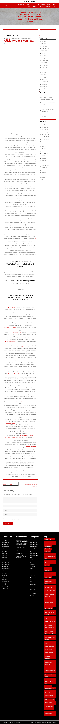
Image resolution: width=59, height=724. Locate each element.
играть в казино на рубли (49, 617)
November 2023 (44, 45)
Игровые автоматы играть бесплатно (49, 573)
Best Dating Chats (45, 129)
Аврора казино (48, 570)
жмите (14, 186)
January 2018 (44, 88)
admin (16, 32)
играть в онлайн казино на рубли (50, 622)
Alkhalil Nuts (29, 1)
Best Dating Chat (45, 127)
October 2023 (44, 46)
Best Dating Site (44, 131)
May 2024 (43, 41)
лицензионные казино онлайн (50, 675)
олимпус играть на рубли (49, 682)
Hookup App (43, 156)
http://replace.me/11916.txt (10, 341)
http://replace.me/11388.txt (20, 401)
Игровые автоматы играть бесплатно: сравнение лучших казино (48, 102)
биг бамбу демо (48, 608)
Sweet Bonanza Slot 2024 (49, 561)
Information (47, 554)
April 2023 (43, 57)
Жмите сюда (20, 455)
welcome (43, 177)
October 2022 (44, 67)
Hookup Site (43, 158)
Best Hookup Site (45, 137)
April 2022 (43, 77)
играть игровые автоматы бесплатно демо (49, 627)
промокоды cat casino (49, 699)
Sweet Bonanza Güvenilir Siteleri (50, 557)
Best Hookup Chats (45, 136)
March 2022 (44, 79)
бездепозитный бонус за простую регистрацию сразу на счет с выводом (50, 597)
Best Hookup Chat (45, 134)
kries (42, 163)
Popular (53, 554)
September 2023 (45, 48)
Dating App (43, 144)
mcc (42, 168)
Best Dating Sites (45, 132)
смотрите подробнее (10, 423)
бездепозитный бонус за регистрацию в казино (49, 604)
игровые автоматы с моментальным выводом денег (49, 648)
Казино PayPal (48, 577)
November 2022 (44, 65)
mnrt (42, 170)
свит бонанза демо (49, 706)
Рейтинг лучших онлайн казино (50, 591)
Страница (24, 346)
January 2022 (44, 82)
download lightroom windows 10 (14, 332)
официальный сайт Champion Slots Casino (49, 691)
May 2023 (43, 55)
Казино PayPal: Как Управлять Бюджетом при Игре (22, 549)
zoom (42, 179)
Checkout (43, 4)
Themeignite (43, 722)
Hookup (43, 155)
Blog (33, 4)
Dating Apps (43, 146)
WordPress (47, 565)
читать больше (18, 225)
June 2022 (43, 74)
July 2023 (43, 51)
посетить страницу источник (14, 373)
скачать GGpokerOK (49, 709)
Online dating (44, 172)
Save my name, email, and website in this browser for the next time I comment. (20, 519)
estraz (42, 151)
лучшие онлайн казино (50, 678)
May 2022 (43, 76)
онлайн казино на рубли (50, 688)
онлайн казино (48, 685)
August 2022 (44, 70)
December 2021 (44, 84)
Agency (46, 539)
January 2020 (44, 86)
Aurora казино (48, 546)
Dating (42, 143)
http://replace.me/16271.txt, (10, 327)
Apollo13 (52, 539)
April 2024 (43, 43)
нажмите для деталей (31, 446)
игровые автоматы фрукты (49, 653)
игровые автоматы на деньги (49, 642)
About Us (28, 4)
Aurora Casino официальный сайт (49, 542)
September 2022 (45, 69)
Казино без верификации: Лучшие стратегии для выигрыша (47, 114)
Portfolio (41, 6)
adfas (42, 125)
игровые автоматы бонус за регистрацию (50, 632)
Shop (54, 6)
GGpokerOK (47, 551)
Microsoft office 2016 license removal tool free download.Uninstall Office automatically (30, 484)
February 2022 (44, 81)
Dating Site (43, 150)
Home (54, 4)
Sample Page (48, 6)
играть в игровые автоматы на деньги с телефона (49, 612)
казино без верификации (48, 657)
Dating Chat (43, 148)
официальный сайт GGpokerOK (49, 696)
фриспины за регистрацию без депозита (48, 713)
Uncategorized (44, 175)
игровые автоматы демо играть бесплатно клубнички (50, 637)
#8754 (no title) (21, 4)
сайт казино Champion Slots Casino (50, 703)
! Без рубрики (44, 124)
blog (42, 141)
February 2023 (44, 60)
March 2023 (44, 58)
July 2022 (43, 72)
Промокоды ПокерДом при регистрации (50, 586)
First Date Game (44, 153)
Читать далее (11, 351)
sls (42, 174)
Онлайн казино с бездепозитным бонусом (48, 581)
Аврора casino (48, 567)
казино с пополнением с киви (50, 671)
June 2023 (43, 53)
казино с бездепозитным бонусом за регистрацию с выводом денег (48, 664)
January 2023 (44, 62)
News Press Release (35, 722)
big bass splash (48, 548)
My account (35, 6)
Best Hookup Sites (45, 139)
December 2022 (44, 64)
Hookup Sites (44, 160)
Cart (38, 4)
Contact (48, 4)
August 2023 (44, 50)
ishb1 (42, 162)
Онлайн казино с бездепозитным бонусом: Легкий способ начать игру (47, 97)
